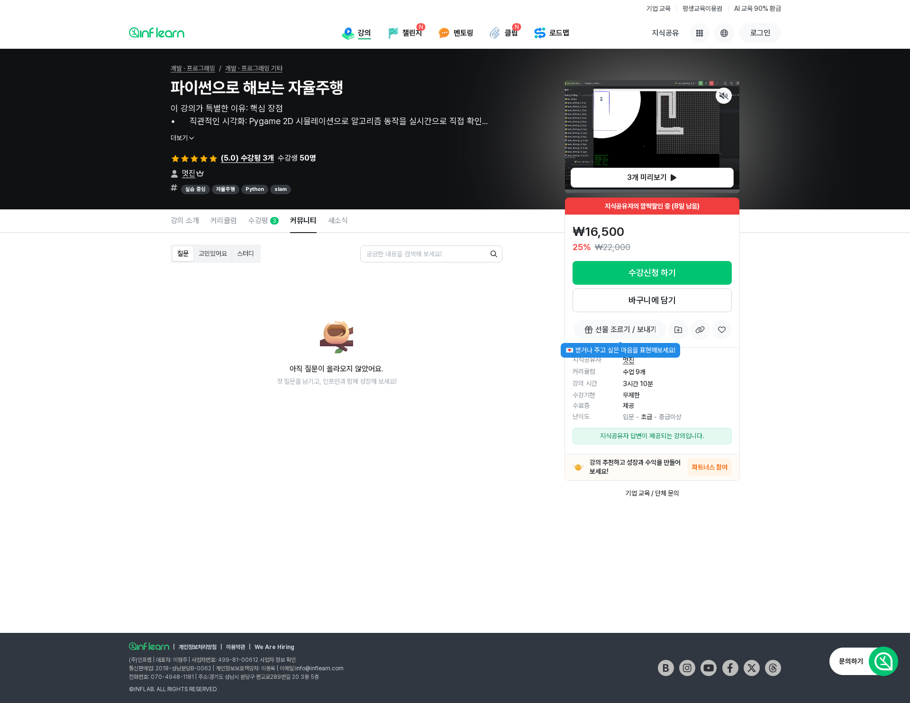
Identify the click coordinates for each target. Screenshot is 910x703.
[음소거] (724, 96)
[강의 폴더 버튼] (678, 330)
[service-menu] (700, 33)
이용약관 (235, 647)
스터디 (245, 253)
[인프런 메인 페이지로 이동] (156, 32)
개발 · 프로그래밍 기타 (253, 68)
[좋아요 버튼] (722, 330)
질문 (183, 253)
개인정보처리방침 (198, 647)
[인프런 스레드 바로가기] (773, 668)
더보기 (179, 138)
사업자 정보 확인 (278, 660)
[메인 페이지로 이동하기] (149, 646)
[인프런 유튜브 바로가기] (709, 668)
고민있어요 (213, 253)
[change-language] (724, 33)
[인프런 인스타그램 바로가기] (687, 668)
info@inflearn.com (319, 668)
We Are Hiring (274, 647)
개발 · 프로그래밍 (193, 68)
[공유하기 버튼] (700, 330)
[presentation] (652, 178)
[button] (652, 136)
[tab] (185, 221)
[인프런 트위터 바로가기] (752, 668)
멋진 (188, 173)
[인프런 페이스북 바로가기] (730, 668)
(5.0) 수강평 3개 (247, 157)
